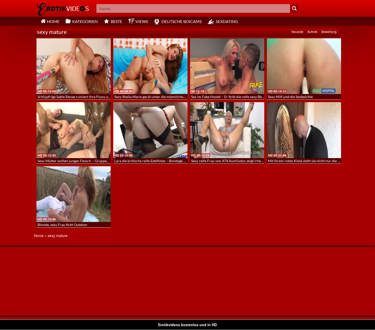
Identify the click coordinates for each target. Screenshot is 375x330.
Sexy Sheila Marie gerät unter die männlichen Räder (154, 97)
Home (39, 235)
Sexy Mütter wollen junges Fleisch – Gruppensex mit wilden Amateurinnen (96, 161)
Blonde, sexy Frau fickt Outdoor (63, 224)
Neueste (297, 31)
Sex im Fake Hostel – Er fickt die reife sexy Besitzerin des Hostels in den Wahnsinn (255, 97)
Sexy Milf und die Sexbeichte (290, 97)
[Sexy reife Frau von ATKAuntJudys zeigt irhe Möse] (227, 130)
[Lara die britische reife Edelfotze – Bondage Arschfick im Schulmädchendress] (150, 130)
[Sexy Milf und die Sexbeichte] (304, 66)
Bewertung (328, 31)
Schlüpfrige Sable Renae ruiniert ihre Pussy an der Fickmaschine (88, 97)
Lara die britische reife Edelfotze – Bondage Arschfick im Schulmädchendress (175, 161)
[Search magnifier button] (294, 8)
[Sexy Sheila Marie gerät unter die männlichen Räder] (150, 66)
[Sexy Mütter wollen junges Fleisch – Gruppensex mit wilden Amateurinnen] (73, 130)
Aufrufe (312, 31)
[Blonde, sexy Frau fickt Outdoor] (73, 194)
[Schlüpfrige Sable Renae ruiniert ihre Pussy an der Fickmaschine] (73, 66)
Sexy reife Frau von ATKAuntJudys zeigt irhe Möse (230, 161)
